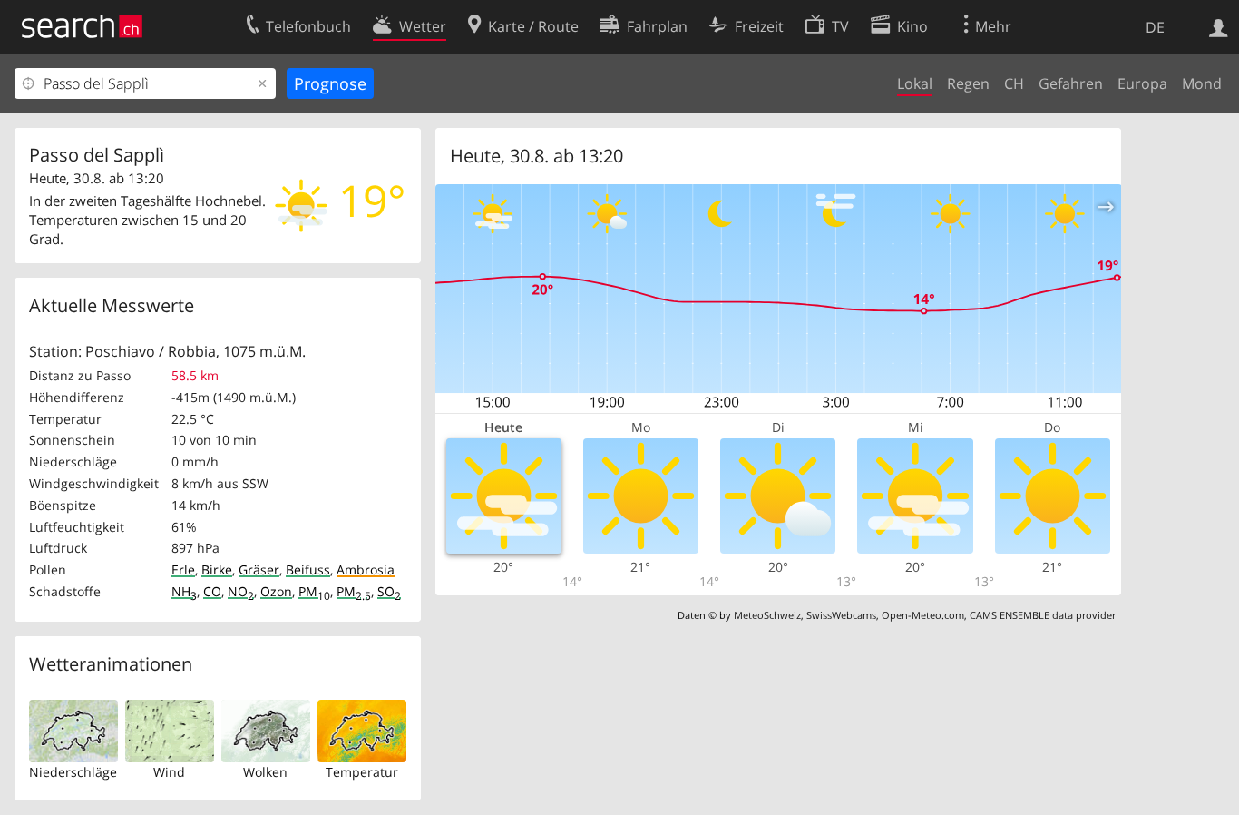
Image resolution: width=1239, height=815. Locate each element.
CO (212, 591)
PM (314, 591)
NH (184, 591)
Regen (968, 83)
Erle (183, 569)
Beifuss (308, 569)
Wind (169, 772)
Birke (216, 569)
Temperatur (362, 772)
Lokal (914, 83)
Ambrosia (366, 569)
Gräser (259, 569)
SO (389, 591)
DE (1155, 27)
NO (241, 591)
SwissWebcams (841, 615)
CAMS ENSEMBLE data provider (1043, 615)
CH (1014, 83)
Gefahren (1071, 83)
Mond (1202, 83)
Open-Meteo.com (923, 615)
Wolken (265, 772)
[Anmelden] (1218, 26)
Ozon (276, 591)
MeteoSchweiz (767, 615)
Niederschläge (73, 772)
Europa (1142, 83)
